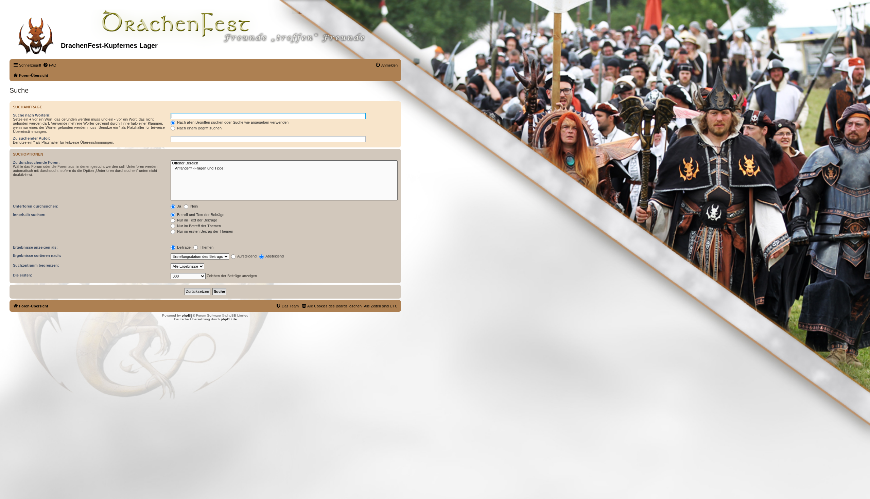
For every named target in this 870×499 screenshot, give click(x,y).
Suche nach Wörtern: (32, 115)
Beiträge (183, 247)
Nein (193, 206)
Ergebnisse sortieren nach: (37, 255)
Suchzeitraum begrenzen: (36, 265)
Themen (206, 247)
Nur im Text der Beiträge (196, 220)
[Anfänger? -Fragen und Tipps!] (284, 168)
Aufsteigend (247, 256)
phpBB (187, 315)
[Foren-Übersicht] (36, 33)
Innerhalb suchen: (29, 215)
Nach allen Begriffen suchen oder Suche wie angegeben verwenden (232, 122)
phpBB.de (229, 319)
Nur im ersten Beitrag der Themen (204, 231)
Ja (178, 206)
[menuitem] (49, 65)
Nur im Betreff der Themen (198, 226)
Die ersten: (22, 275)
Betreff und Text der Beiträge (200, 215)
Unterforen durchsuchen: (35, 206)
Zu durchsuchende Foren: (36, 162)
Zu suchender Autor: (31, 138)
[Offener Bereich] (284, 163)
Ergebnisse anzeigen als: (35, 247)
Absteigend (274, 256)
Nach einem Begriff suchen (199, 128)
